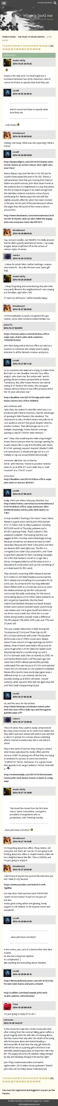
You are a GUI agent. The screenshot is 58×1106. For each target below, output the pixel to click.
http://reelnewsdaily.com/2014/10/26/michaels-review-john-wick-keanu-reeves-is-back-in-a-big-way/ (28, 778)
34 (34, 48)
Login (40, 2)
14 (29, 45)
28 (17, 48)
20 (45, 45)
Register (48, 2)
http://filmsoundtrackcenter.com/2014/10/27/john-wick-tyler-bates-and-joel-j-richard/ (28, 982)
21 (48, 45)
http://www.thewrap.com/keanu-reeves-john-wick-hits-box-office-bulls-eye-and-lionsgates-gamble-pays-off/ (28, 709)
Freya (15, 1004)
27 (14, 48)
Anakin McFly (19, 60)
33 (31, 48)
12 (23, 45)
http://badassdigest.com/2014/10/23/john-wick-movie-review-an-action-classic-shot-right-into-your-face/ (28, 164)
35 (36, 48)
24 (6, 48)
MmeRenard (19, 133)
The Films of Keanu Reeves (31, 37)
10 (18, 45)
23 (3, 48)
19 (43, 45)
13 (26, 45)
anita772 (8, 324)
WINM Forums (9, 37)
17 (37, 45)
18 (40, 45)
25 (9, 48)
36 (39, 48)
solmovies (8, 1019)
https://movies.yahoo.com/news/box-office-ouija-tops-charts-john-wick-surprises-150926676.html (27, 336)
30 (23, 48)
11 (21, 45)
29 (20, 48)
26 (12, 48)
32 (28, 48)
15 (32, 45)
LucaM (16, 90)
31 (25, 48)
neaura (16, 255)
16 (34, 45)
